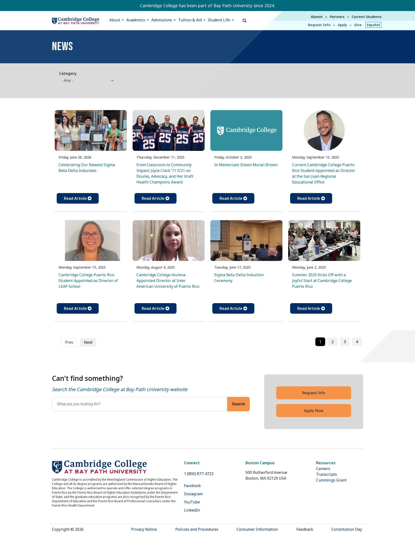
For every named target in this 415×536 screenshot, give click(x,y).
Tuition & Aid (190, 20)
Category (68, 73)
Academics (135, 20)
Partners (337, 16)
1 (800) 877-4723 (199, 473)
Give (358, 25)
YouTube (192, 502)
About (114, 20)
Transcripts (326, 474)
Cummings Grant (331, 480)
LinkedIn (192, 510)
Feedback (304, 529)
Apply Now (313, 410)
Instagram (193, 493)
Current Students (366, 16)
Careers (323, 468)
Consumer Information (257, 529)
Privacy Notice (144, 529)
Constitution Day (346, 529)
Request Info (319, 25)
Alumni (317, 16)
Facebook (192, 485)
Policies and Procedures (196, 529)
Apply (342, 25)
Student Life (219, 20)
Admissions (161, 20)
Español (373, 25)
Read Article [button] (76, 198)
